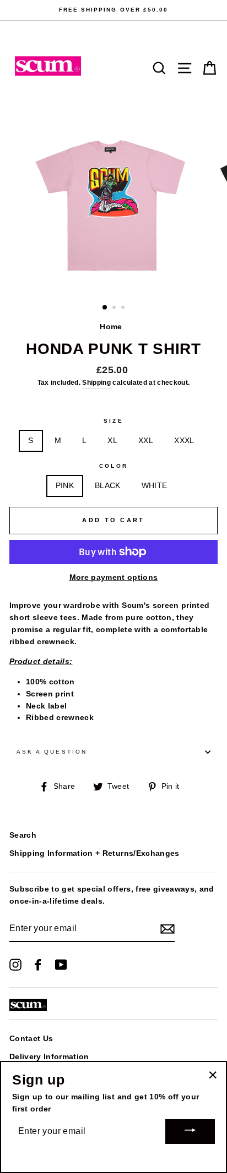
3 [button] (124, 308)
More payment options (113, 577)
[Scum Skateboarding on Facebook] (38, 965)
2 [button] (115, 308)
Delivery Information (49, 1057)
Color (113, 466)
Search (22, 835)
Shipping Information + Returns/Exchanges (94, 853)
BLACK (108, 486)
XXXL (184, 440)
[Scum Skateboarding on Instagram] (15, 965)
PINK (65, 486)
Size (113, 421)
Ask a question (52, 752)
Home (111, 327)
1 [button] (105, 308)
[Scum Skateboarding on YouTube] (61, 965)
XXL (145, 440)
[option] (113, 9)
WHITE (154, 486)
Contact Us (31, 1038)
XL (112, 440)
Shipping (96, 382)
